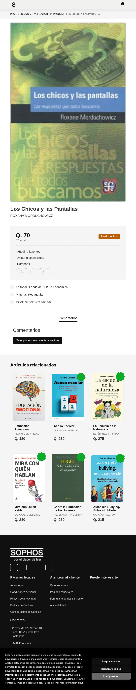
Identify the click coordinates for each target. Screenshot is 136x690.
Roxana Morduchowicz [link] (31, 216)
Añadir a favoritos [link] (28, 251)
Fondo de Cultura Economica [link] (48, 287)
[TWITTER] (23, 567)
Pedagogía (57, 14)
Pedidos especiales (61, 592)
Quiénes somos (59, 585)
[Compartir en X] (26, 271)
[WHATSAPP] (40, 567)
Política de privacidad (23, 598)
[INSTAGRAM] (31, 567)
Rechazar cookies (111, 668)
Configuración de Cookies (25, 611)
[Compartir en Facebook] (19, 271)
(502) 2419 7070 (21, 642)
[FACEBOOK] (14, 567)
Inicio (13, 14)
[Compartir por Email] (41, 271)
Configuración (111, 676)
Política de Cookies (21, 605)
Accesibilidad (58, 605)
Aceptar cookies (111, 661)
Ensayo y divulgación (34, 14)
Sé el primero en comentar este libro (37, 340)
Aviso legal (16, 585)
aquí (80, 682)
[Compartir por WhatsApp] (33, 271)
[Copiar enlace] (48, 271)
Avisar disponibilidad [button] (30, 257)
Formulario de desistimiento (66, 598)
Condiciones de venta (23, 592)
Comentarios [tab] (68, 318)
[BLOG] (49, 567)
